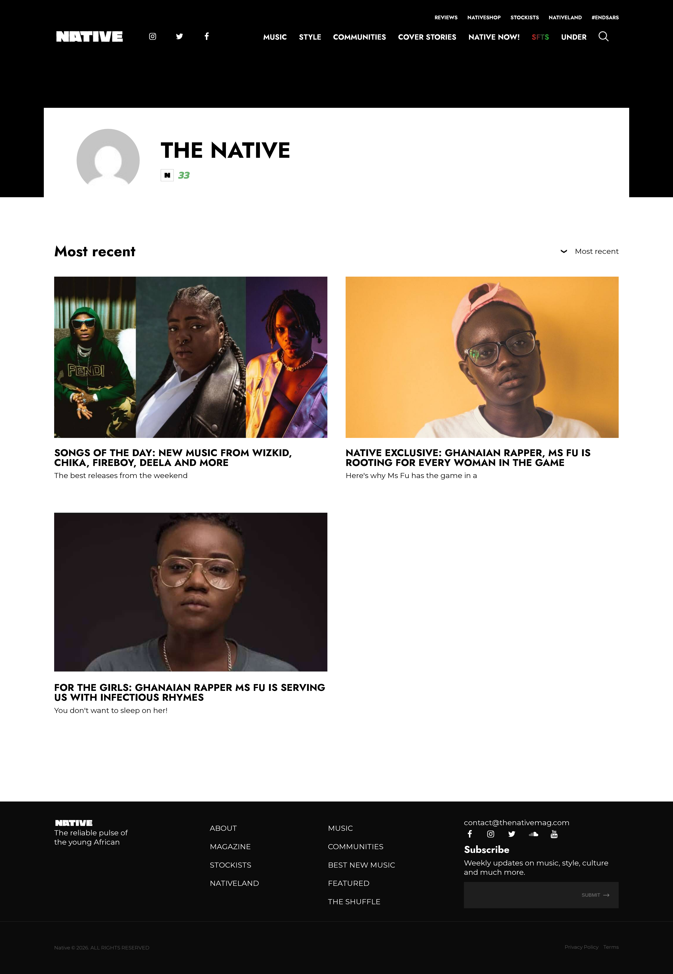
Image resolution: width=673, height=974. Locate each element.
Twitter (180, 36)
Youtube (554, 834)
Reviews (446, 17)
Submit (591, 895)
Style (310, 37)
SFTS (540, 37)
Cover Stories (427, 37)
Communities (359, 37)
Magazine (230, 846)
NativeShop (484, 17)
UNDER (574, 37)
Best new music (361, 865)
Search (604, 36)
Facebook (207, 36)
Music (275, 37)
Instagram (152, 36)
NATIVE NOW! (494, 37)
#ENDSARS (605, 17)
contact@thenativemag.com (517, 822)
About (223, 828)
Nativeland (565, 17)
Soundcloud (533, 834)
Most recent (597, 251)
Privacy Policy (582, 947)
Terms (611, 947)
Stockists (525, 17)
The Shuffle (354, 901)
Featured (348, 883)
